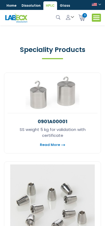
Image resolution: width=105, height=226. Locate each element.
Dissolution (31, 5)
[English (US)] (96, 5)
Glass (65, 5)
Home (11, 5)
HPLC (50, 5)
